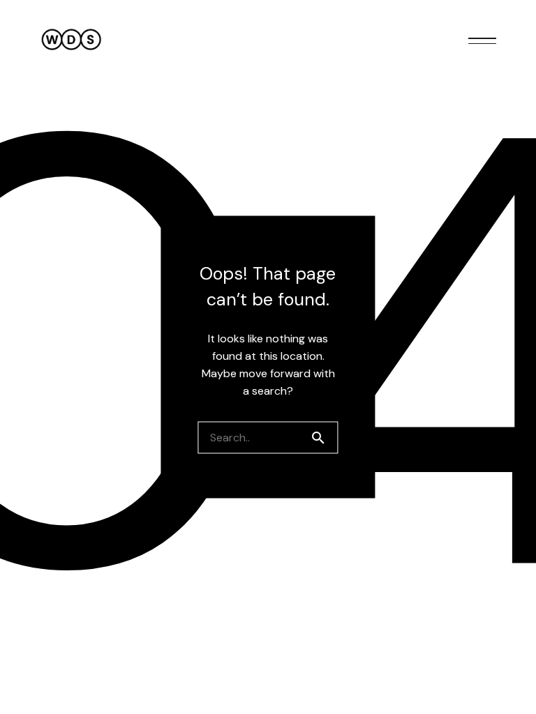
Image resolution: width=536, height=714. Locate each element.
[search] (324, 438)
